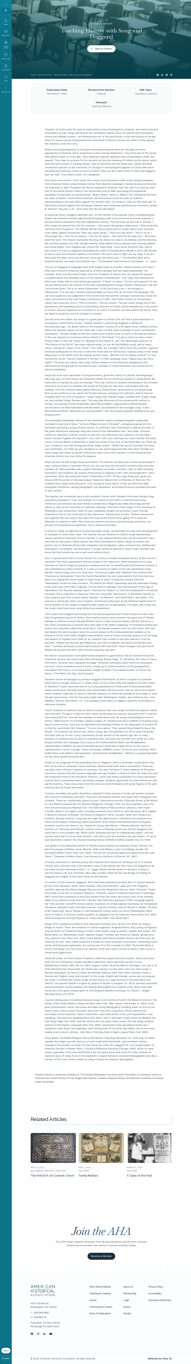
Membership (129, 1293)
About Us (128, 1286)
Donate (6, 1358)
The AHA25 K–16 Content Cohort (52, 1175)
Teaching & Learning (100, 1293)
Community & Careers (100, 1307)
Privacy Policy (155, 1286)
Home (33, 75)
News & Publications (100, 1313)
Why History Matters (100, 1286)
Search (127, 1307)
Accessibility (154, 1293)
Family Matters (88, 1175)
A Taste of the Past (139, 1175)
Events (93, 1300)
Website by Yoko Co (160, 1358)
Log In (6, 1350)
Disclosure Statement (159, 1300)
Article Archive (44, 75)
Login (126, 1300)
